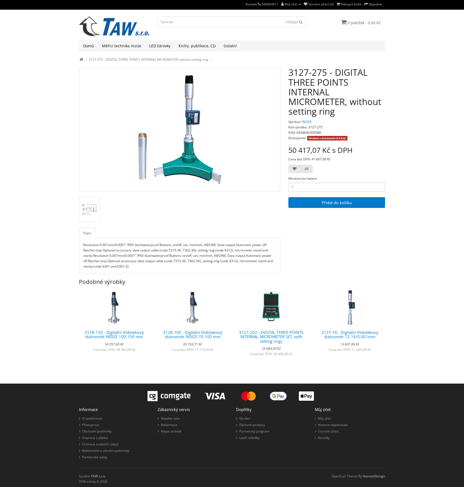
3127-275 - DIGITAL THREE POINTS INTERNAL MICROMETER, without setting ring (148, 59)
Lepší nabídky (249, 437)
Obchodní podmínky (97, 431)
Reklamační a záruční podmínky (105, 450)
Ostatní (230, 45)
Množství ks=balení (302, 178)
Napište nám (170, 418)
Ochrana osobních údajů (100, 444)
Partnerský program (254, 431)
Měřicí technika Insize (121, 45)
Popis (87, 233)
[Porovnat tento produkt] (306, 169)
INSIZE (307, 122)
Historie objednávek (333, 425)
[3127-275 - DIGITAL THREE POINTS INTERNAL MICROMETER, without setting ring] (179, 129)
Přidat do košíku (337, 202)
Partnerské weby (94, 457)
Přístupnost (90, 425)
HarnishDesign (374, 476)
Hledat (292, 21)
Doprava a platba (95, 437)
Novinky (324, 437)
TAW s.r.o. (98, 476)
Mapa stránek (171, 431)
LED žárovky (160, 45)
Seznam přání (328, 431)
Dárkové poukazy (252, 425)
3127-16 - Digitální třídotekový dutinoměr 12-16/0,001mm (349, 335)
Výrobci (244, 418)
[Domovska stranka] (81, 59)
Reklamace (169, 425)
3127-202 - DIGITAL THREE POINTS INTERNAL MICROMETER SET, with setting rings (271, 337)
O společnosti (92, 418)
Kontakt (252, 4)
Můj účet (324, 418)
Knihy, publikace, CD (197, 45)
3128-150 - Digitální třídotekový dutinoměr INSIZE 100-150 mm (114, 335)
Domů (88, 45)
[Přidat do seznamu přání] (294, 169)
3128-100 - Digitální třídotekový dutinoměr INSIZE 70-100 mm (192, 335)
